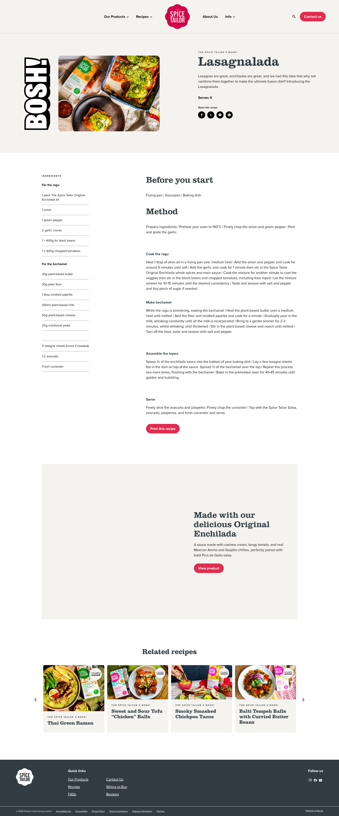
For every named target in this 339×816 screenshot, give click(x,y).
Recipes (142, 16)
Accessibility (81, 811)
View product (208, 568)
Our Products (114, 16)
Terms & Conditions (118, 811)
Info (228, 16)
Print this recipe (163, 428)
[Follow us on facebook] (315, 779)
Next (303, 699)
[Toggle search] (294, 16)
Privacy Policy (98, 811)
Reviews (112, 794)
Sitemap (160, 811)
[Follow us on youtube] (320, 779)
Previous (35, 699)
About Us (210, 16)
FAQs (72, 794)
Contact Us (114, 779)
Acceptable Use (63, 811)
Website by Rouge (314, 810)
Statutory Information (142, 811)
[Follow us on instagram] (310, 779)
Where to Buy (116, 786)
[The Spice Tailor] (177, 16)
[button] (201, 114)
